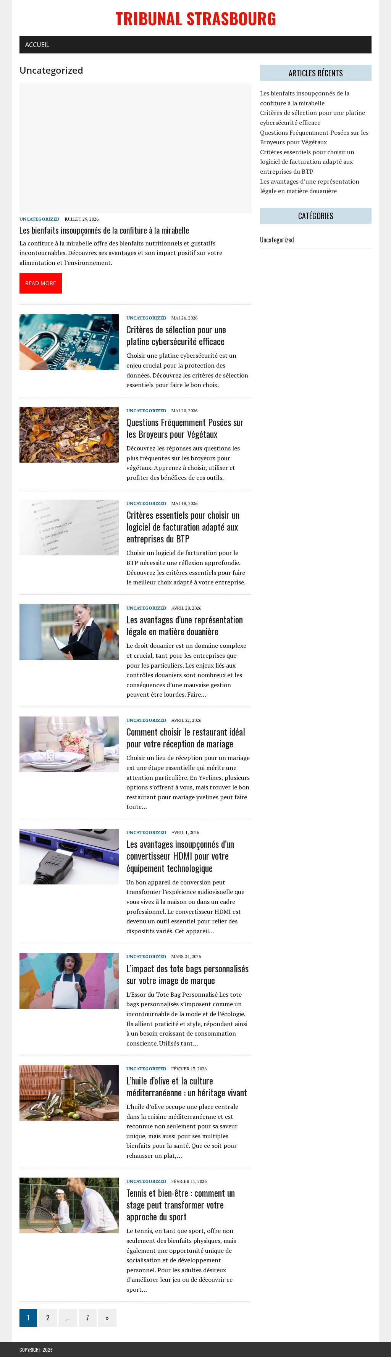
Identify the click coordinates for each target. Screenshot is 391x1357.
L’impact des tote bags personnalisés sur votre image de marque (187, 974)
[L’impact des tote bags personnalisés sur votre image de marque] (69, 1003)
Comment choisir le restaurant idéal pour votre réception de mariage (185, 737)
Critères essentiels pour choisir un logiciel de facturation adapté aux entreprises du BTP (182, 526)
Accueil (37, 44)
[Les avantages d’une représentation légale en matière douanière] (69, 654)
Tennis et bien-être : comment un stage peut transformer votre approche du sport (180, 1204)
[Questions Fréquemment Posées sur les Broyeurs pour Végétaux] (69, 457)
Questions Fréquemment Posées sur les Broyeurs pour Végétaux (185, 428)
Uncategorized (39, 219)
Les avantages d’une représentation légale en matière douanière (184, 625)
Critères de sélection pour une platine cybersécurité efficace (176, 335)
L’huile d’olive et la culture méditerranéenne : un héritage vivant (186, 1086)
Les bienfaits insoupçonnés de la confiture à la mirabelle (104, 230)
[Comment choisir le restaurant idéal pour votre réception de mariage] (69, 767)
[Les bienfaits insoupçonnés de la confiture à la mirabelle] (135, 208)
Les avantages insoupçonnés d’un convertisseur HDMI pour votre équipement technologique (180, 855)
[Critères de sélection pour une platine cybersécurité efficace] (69, 364)
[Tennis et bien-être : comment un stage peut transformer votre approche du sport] (69, 1228)
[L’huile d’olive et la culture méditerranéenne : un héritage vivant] (69, 1116)
